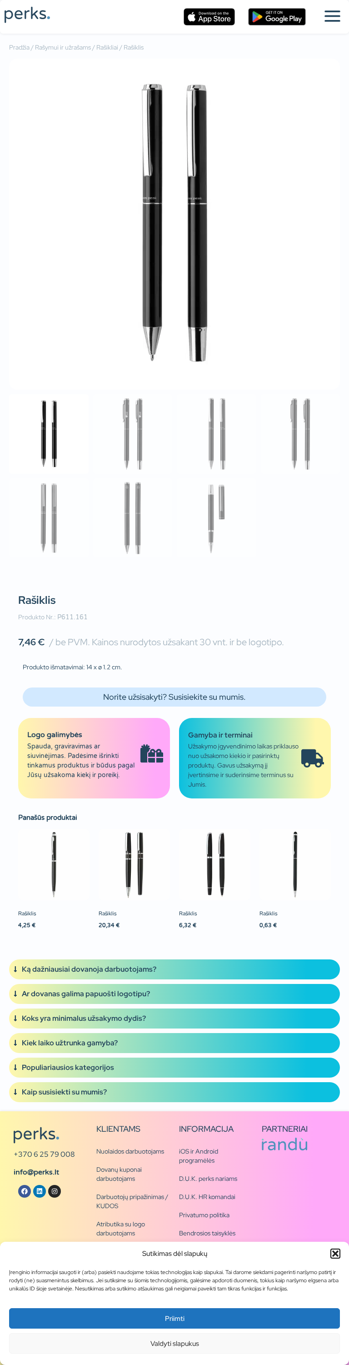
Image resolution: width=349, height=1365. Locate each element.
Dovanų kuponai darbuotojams (119, 1174)
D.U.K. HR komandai (207, 1197)
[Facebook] (24, 1191)
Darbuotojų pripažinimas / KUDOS (132, 1201)
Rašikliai (107, 47)
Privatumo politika (204, 1215)
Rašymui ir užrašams (63, 47)
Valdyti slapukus (174, 1343)
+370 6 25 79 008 (44, 1154)
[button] (335, 1253)
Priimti (174, 1318)
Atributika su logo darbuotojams (120, 1228)
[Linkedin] (39, 1191)
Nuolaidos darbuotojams (130, 1151)
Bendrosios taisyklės (207, 1233)
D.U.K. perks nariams (208, 1178)
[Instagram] (54, 1191)
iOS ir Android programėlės (198, 1155)
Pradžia (19, 47)
